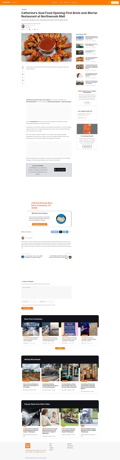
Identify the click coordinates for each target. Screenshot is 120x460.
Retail (60, 2)
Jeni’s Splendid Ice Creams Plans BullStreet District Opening (91, 74)
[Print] (35, 29)
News (25, 425)
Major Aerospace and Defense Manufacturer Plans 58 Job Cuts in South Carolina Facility (50, 339)
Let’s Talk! (87, 102)
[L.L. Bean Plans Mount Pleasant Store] (80, 52)
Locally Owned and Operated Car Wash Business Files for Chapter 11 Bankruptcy (30, 430)
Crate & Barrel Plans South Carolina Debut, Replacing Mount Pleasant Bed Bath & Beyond (91, 66)
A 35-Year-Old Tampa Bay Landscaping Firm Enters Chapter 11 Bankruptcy (68, 430)
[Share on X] (29, 29)
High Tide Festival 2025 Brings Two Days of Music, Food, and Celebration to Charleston (69, 339)
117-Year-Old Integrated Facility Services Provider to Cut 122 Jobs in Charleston (30, 339)
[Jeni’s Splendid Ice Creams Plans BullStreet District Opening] (80, 75)
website (37, 123)
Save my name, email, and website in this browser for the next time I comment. (39, 305)
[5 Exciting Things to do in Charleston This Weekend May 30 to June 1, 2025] (89, 329)
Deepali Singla (26, 343)
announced (45, 121)
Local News (26, 335)
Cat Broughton (32, 25)
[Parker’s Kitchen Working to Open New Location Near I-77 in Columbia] (80, 83)
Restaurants (54, 2)
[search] (108, 2)
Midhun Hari (84, 343)
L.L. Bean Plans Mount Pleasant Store (90, 51)
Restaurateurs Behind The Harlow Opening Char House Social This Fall (91, 37)
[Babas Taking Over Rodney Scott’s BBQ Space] (80, 46)
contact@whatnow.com (39, 452)
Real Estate (66, 2)
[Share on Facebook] (27, 29)
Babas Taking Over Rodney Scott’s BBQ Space (91, 45)
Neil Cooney (94, 40)
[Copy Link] (32, 29)
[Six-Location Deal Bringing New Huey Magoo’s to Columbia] (80, 59)
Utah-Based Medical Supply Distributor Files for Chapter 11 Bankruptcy (88, 430)
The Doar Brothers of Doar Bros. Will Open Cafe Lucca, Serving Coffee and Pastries (69, 385)
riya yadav (45, 343)
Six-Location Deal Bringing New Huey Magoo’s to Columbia (91, 58)
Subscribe (115, 2)
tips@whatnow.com (82, 117)
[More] (37, 29)
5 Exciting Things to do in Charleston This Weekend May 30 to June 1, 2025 (89, 339)
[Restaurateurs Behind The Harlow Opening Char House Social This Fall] (80, 38)
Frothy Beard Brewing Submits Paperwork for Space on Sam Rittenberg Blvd (50, 385)
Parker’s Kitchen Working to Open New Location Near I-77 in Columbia (91, 82)
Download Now (87, 146)
